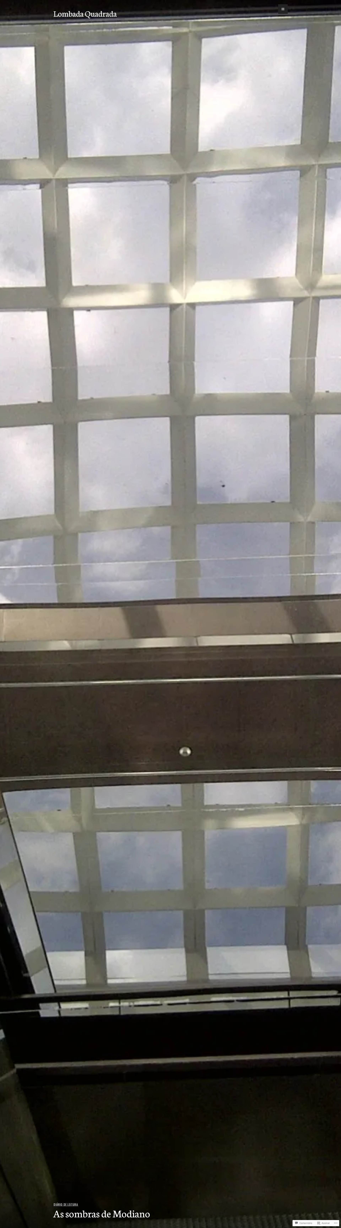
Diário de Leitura (66, 1204)
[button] (283, 9)
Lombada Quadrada (85, 13)
